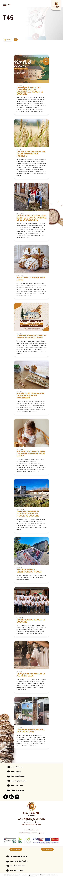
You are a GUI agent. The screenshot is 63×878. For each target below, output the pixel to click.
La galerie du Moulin (18, 861)
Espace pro (48, 849)
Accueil (9, 39)
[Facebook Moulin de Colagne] (5, 796)
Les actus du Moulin (18, 856)
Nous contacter (17, 790)
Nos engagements (19, 781)
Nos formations (17, 785)
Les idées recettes (17, 866)
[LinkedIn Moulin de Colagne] (11, 796)
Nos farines (16, 771)
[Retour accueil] (56, 7)
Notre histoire (17, 767)
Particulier (17, 849)
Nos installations (18, 776)
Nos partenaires (17, 870)
